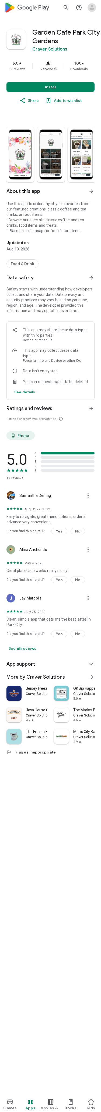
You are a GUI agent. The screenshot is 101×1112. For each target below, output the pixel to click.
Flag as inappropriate (31, 752)
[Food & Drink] (22, 264)
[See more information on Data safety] (91, 277)
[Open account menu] (91, 7)
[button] (55, 69)
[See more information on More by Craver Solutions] (91, 677)
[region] (50, 66)
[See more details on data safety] (24, 392)
